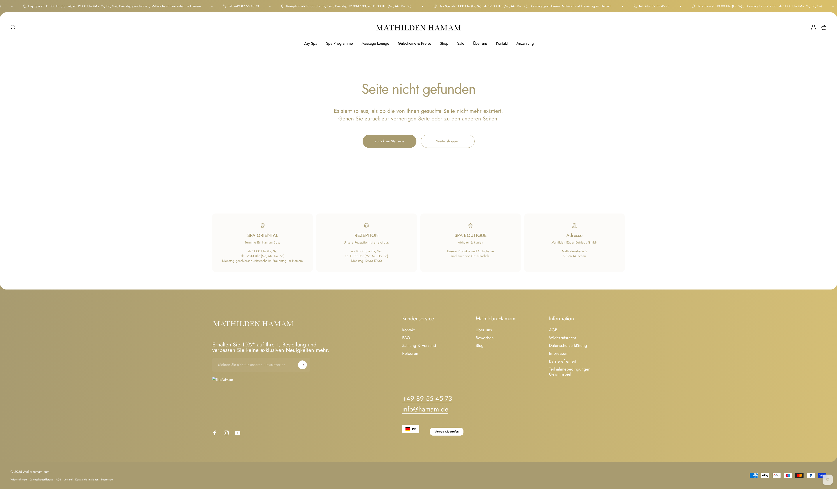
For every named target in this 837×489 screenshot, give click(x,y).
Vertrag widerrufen (447, 431)
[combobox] (410, 429)
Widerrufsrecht (562, 338)
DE (414, 429)
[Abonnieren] (302, 364)
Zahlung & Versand (419, 345)
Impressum (559, 353)
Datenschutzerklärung (568, 345)
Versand (68, 480)
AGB (553, 330)
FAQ (406, 338)
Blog (480, 345)
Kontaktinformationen (86, 480)
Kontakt (408, 330)
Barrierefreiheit (562, 361)
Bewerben (485, 338)
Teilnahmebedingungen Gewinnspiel (569, 372)
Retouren (410, 353)
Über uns (484, 330)
